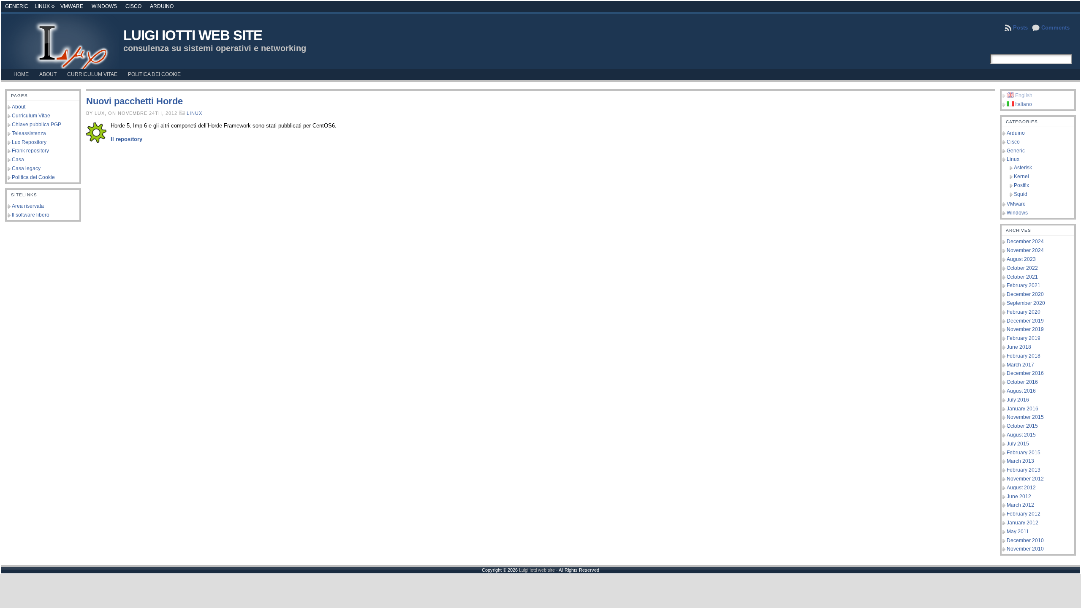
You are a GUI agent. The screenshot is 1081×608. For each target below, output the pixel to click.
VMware (71, 6)
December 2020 (1025, 294)
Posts (1020, 27)
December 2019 (1025, 321)
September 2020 (1026, 303)
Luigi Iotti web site (192, 35)
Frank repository (30, 151)
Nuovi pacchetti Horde (134, 101)
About (18, 107)
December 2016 (1025, 373)
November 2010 (1025, 549)
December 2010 (1025, 540)
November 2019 (1025, 329)
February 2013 (1023, 470)
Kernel (1021, 176)
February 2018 (1023, 356)
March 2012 (1020, 505)
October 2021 (1022, 277)
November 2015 (1025, 417)
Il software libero (30, 215)
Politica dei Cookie (33, 177)
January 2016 (1022, 409)
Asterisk (1023, 168)
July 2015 (1018, 444)
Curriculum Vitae (31, 116)
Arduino (162, 6)
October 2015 (1022, 426)
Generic (16, 6)
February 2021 (1023, 285)
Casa (18, 160)
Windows (104, 6)
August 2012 (1021, 488)
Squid (1020, 194)
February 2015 (1023, 453)
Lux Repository (29, 142)
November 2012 (1025, 479)
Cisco (133, 6)
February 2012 (1023, 514)
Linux (42, 6)
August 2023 (1021, 259)
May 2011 (1018, 532)
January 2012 (1022, 523)
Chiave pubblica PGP (36, 125)
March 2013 (1020, 461)
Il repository (126, 139)
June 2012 (1019, 496)
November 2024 (1025, 250)
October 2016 (1022, 382)
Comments (1055, 27)
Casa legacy (26, 168)
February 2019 (1023, 338)
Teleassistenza (29, 133)
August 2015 (1021, 435)
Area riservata (28, 206)
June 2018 (1019, 347)
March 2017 (1020, 365)
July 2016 (1018, 400)
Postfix (1021, 185)
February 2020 (1023, 312)
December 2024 (1025, 241)
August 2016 (1021, 391)
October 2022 (1022, 268)
